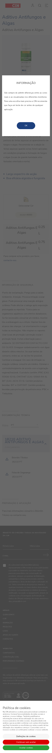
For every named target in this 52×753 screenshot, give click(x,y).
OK (26, 125)
